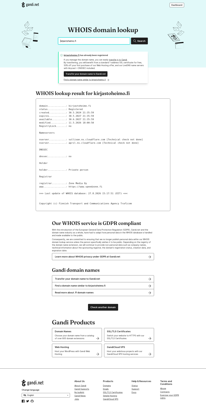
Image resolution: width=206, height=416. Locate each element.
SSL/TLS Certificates (113, 392)
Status (135, 385)
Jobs (76, 399)
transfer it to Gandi (118, 60)
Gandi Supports (81, 389)
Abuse (163, 388)
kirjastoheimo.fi (71, 55)
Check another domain (103, 307)
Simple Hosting (110, 396)
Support (135, 389)
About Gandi (80, 385)
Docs (134, 392)
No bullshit (79, 392)
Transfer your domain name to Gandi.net (86, 74)
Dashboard (176, 5)
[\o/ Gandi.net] (46, 383)
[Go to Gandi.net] (30, 4)
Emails (106, 389)
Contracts (165, 392)
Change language (30, 390)
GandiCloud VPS (110, 399)
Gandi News (80, 396)
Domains (107, 385)
